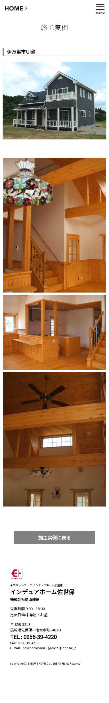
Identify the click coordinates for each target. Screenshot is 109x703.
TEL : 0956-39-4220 (33, 637)
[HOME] (16, 8)
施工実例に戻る (54, 537)
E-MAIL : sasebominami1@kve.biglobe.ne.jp (43, 648)
